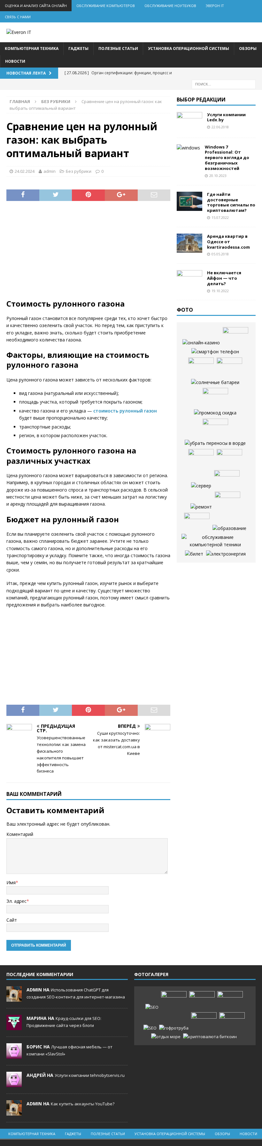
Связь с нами (18, 16)
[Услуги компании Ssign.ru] (215, 428)
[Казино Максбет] (197, 522)
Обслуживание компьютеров (105, 5)
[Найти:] (224, 84)
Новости (15, 61)
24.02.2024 (25, 171)
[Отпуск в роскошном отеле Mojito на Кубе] (166, 1036)
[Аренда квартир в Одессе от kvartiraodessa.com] (189, 243)
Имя (11, 882)
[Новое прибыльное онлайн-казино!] (201, 342)
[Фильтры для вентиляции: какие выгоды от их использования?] (201, 367)
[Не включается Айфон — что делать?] (189, 279)
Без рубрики (78, 171)
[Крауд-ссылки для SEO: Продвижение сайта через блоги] (150, 1028)
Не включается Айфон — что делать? (224, 278)
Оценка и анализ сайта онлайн (36, 5)
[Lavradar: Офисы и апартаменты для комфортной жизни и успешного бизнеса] (174, 1000)
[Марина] (14, 1027)
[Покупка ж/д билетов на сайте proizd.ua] (194, 553)
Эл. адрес (16, 901)
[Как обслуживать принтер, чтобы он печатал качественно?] (215, 541)
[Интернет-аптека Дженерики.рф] (235, 336)
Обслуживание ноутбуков (170, 5)
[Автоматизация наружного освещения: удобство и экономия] (227, 479)
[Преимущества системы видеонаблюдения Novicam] (230, 1000)
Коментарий (19, 834)
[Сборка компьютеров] (229, 458)
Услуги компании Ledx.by (226, 117)
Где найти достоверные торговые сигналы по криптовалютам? (231, 202)
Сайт (11, 920)
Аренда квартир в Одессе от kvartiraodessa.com (228, 241)
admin (49, 171)
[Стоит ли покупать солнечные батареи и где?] (215, 382)
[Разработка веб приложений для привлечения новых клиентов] (215, 443)
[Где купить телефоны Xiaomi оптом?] (215, 351)
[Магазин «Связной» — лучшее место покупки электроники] (229, 367)
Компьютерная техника (31, 48)
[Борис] (14, 1055)
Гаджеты (78, 48)
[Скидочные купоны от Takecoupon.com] (215, 412)
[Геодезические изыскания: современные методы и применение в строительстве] (227, 501)
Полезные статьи (118, 48)
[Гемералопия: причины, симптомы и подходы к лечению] (204, 1021)
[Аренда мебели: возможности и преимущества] (201, 458)
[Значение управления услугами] (215, 397)
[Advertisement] (88, 254)
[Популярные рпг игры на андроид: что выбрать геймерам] (202, 1000)
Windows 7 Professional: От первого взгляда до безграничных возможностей (227, 158)
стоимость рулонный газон (125, 411)
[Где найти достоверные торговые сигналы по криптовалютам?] (189, 201)
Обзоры (248, 48)
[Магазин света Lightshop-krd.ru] (226, 553)
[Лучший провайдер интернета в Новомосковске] (201, 485)
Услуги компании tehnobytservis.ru (90, 1075)
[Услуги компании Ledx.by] (189, 121)
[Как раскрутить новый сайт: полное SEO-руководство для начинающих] (151, 1007)
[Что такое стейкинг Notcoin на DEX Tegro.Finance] (210, 1036)
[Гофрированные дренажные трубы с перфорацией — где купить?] (174, 1028)
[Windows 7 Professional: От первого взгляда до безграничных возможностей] (188, 147)
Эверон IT (215, 5)
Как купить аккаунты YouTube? (82, 1104)
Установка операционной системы (188, 48)
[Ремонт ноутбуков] (201, 506)
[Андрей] (14, 1084)
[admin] (14, 998)
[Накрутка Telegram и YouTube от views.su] (232, 1021)
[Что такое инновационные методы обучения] (229, 528)
